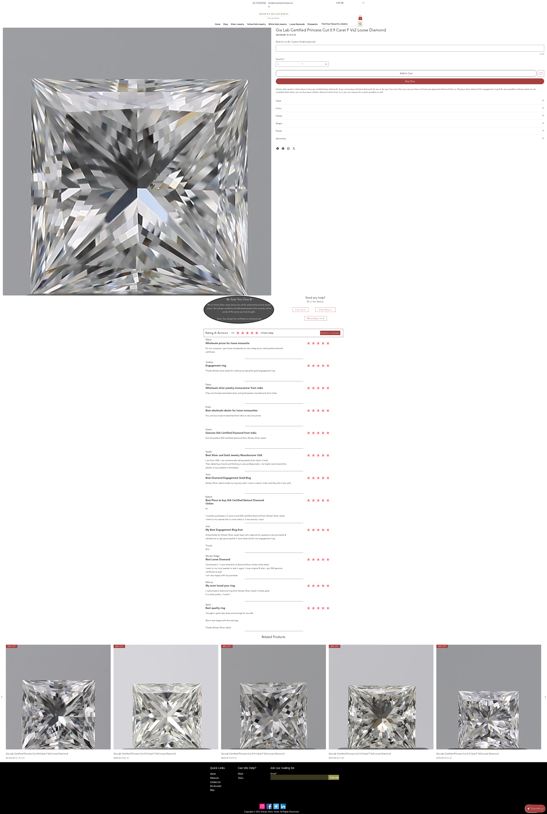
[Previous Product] (1, 697)
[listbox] (350, 3)
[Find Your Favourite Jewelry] (360, 24)
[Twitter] (276, 806)
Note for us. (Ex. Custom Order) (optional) (295, 41)
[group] (273, 702)
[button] (350, 3)
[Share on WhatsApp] (288, 148)
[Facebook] (269, 806)
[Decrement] (278, 64)
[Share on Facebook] (277, 148)
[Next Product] (545, 697)
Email (273, 774)
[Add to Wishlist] (541, 73)
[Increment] (326, 64)
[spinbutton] (302, 64)
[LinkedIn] (283, 806)
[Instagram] (262, 806)
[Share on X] (294, 148)
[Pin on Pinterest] (283, 148)
